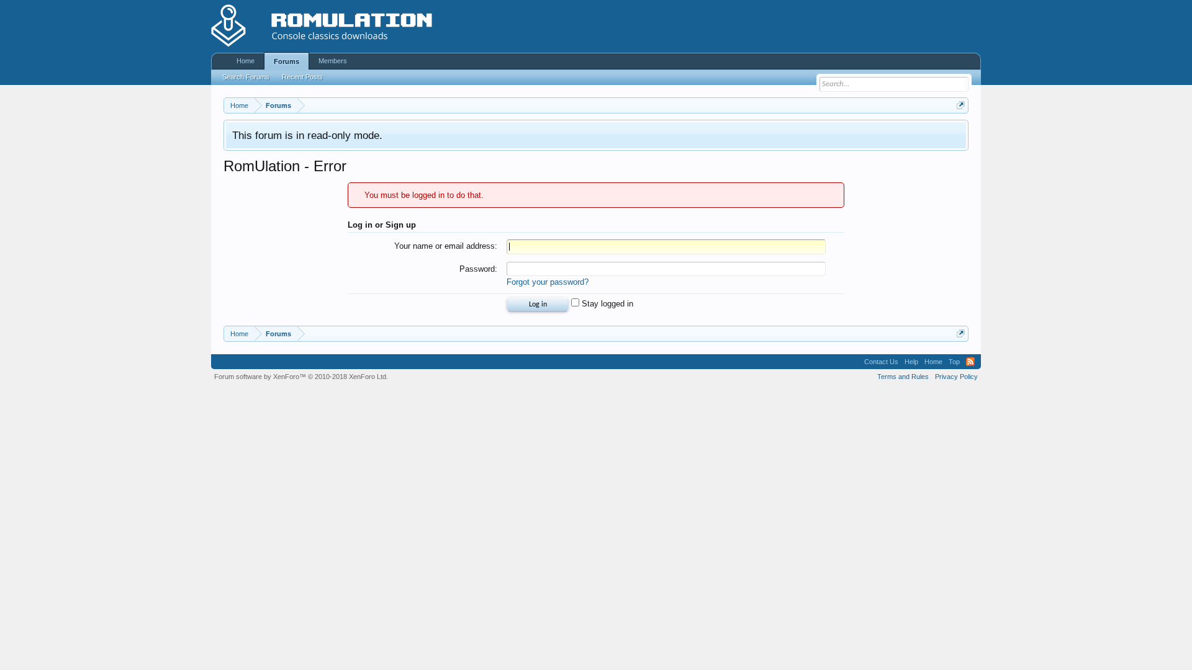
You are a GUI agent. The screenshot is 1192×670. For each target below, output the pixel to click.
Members (332, 61)
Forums (286, 61)
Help (911, 361)
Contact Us (881, 361)
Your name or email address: (445, 246)
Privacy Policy (956, 376)
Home (246, 61)
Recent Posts (302, 77)
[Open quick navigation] (961, 105)
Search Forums (245, 77)
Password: (478, 269)
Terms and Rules (903, 376)
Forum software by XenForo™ (301, 376)
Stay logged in (606, 303)
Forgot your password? (548, 282)
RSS (970, 361)
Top (954, 361)
